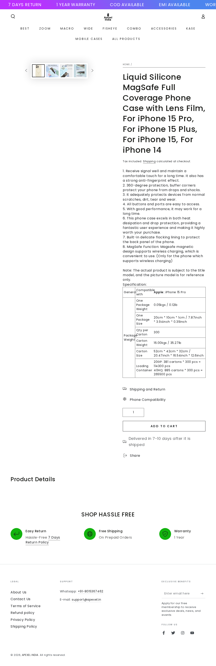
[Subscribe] (203, 593)
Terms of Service (26, 606)
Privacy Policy (23, 619)
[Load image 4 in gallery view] (80, 70)
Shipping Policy (24, 626)
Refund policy (23, 612)
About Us (19, 592)
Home (126, 64)
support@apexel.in (86, 599)
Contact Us (21, 599)
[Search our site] (12, 16)
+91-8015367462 (90, 591)
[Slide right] (92, 70)
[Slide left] (26, 70)
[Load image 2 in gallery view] (52, 70)
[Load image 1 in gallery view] (38, 70)
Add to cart (164, 426)
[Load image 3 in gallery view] (66, 70)
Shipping (149, 161)
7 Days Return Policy (43, 539)
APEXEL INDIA (30, 655)
